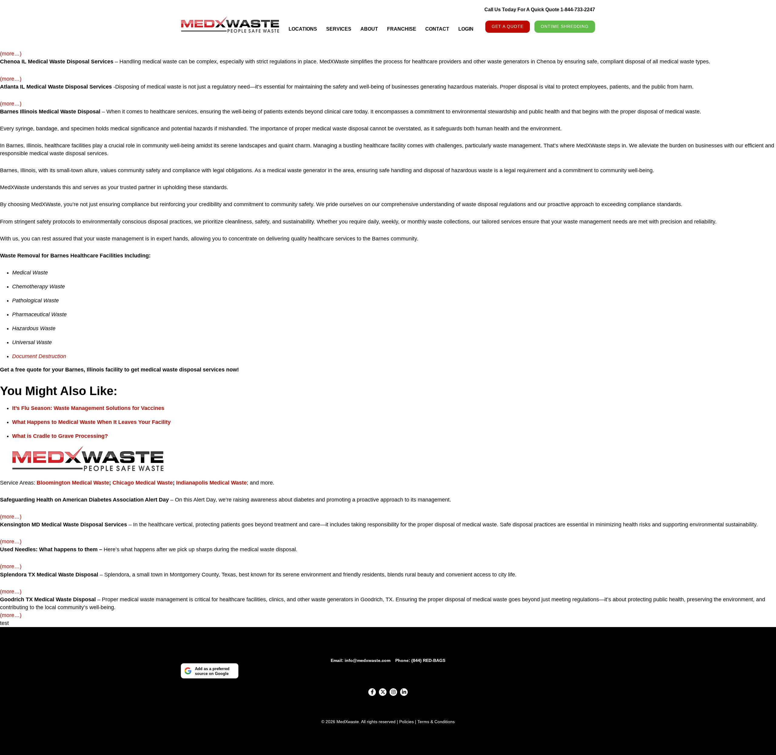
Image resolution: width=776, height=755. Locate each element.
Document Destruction (39, 356)
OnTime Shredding (565, 26)
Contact (437, 29)
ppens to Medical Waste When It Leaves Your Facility (102, 422)
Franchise (401, 29)
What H (21, 422)
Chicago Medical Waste (142, 483)
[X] (382, 692)
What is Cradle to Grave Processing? (60, 436)
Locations (303, 29)
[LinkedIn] (404, 692)
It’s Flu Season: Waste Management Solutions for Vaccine (86, 408)
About (369, 29)
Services (338, 29)
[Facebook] (372, 692)
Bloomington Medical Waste (73, 483)
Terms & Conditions (436, 721)
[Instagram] (393, 692)
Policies (406, 721)
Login (465, 29)
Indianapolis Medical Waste (211, 483)
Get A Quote (507, 26)
